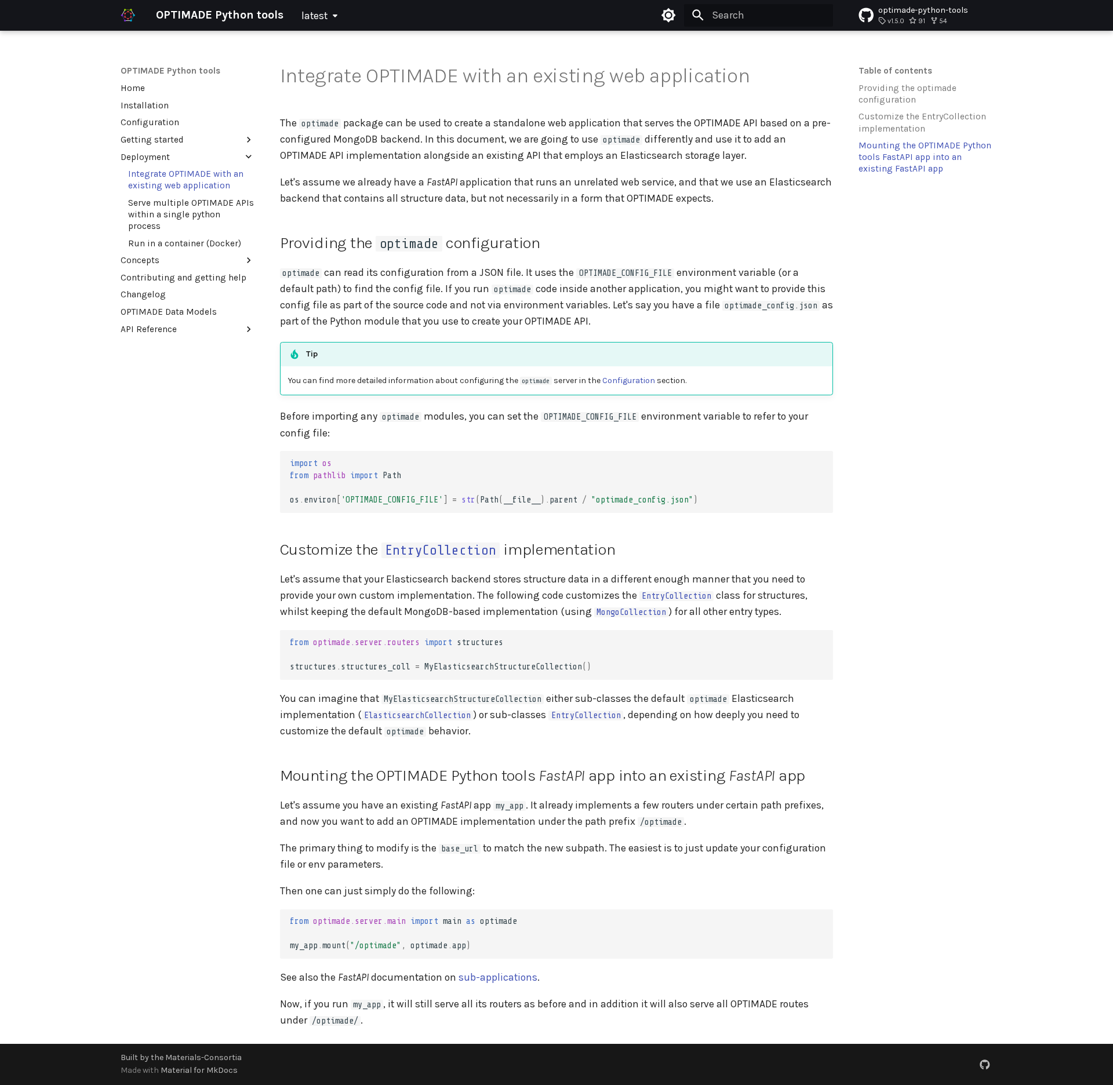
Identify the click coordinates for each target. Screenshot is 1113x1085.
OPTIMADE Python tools (170, 70)
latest (314, 15)
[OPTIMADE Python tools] (128, 15)
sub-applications (498, 977)
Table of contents (895, 70)
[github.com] (985, 1064)
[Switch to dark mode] (669, 15)
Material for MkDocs (199, 1070)
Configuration (628, 380)
